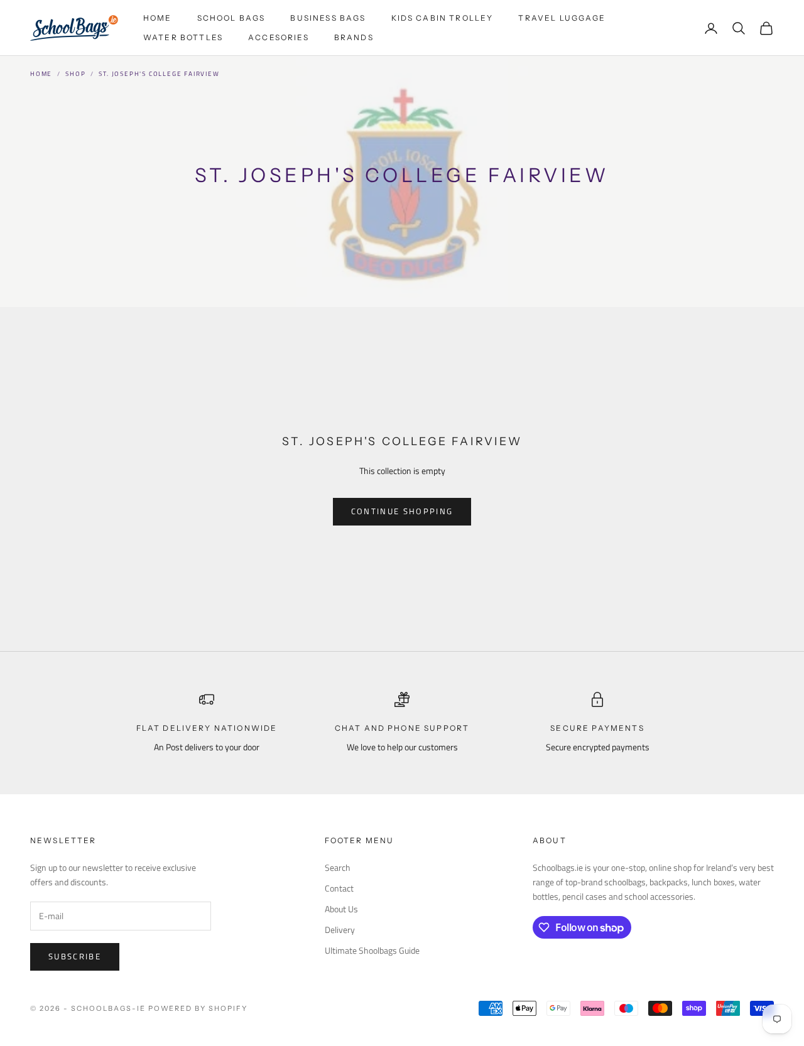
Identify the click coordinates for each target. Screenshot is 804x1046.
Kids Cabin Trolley (442, 18)
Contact (339, 888)
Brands (354, 37)
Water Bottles (183, 37)
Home (157, 18)
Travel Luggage (562, 18)
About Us (341, 908)
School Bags (231, 18)
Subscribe (74, 956)
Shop (75, 73)
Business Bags (328, 18)
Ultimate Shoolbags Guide (372, 950)
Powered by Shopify (198, 1008)
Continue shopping (402, 511)
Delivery (340, 929)
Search (337, 867)
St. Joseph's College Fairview (159, 73)
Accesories (278, 37)
